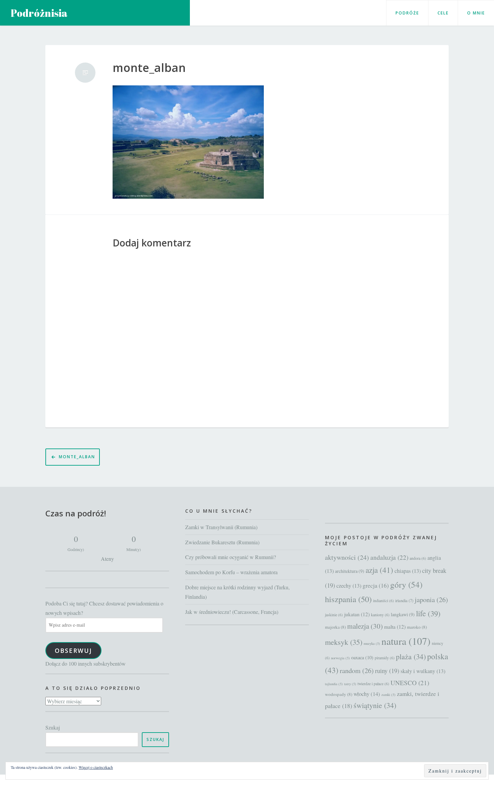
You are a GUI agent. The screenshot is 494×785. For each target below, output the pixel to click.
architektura (349, 571)
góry (406, 584)
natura (405, 640)
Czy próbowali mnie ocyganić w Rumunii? (230, 556)
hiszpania (348, 598)
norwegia (340, 658)
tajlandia (334, 683)
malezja (365, 626)
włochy (367, 694)
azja (379, 570)
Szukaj (52, 727)
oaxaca (362, 657)
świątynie (375, 705)
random (357, 670)
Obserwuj (73, 650)
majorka (335, 627)
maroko (417, 627)
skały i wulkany (423, 671)
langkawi (403, 614)
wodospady (338, 694)
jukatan (357, 614)
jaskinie (334, 614)
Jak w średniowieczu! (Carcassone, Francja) (231, 611)
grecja (376, 585)
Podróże (407, 13)
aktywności (347, 557)
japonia (431, 599)
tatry (350, 683)
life (428, 613)
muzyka (372, 643)
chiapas (408, 571)
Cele (443, 13)
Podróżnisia (39, 13)
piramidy (385, 657)
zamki (388, 694)
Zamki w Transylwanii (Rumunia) (221, 527)
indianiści (383, 600)
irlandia (404, 600)
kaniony (380, 614)
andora (418, 558)
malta (395, 626)
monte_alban (149, 68)
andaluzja (389, 557)
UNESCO (409, 682)
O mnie (476, 13)
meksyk (343, 642)
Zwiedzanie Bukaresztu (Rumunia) (222, 542)
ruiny (387, 671)
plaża (411, 656)
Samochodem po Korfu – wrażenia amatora (231, 572)
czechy (348, 585)
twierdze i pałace (373, 683)
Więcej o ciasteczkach (96, 767)
